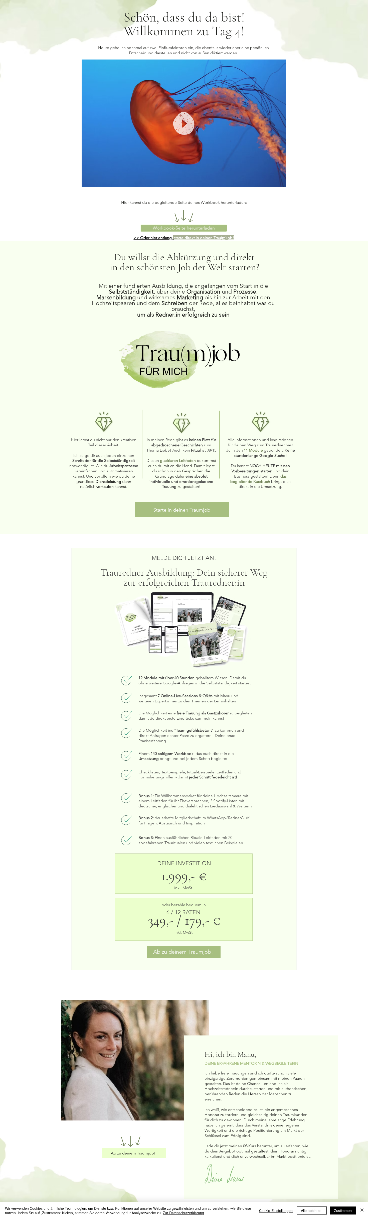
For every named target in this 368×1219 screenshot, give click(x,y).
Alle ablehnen (311, 1210)
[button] (279, 181)
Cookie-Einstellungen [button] (276, 1210)
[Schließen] (362, 1210)
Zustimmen (343, 1210)
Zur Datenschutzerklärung (183, 1212)
